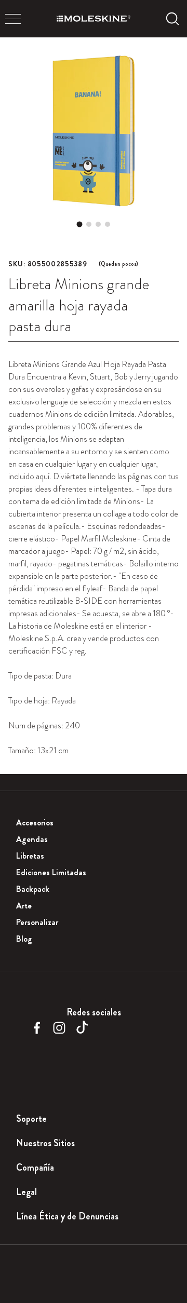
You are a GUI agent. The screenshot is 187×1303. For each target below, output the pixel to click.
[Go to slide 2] (89, 224)
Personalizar (37, 922)
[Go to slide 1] (79, 224)
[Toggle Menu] (13, 18)
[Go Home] (93, 18)
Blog (24, 939)
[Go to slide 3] (98, 224)
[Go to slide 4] (107, 224)
